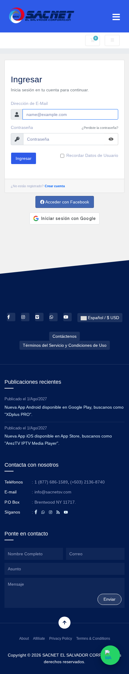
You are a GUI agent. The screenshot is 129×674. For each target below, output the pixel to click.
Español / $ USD (103, 317)
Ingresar (24, 158)
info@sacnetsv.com (52, 491)
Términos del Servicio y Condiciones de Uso (64, 345)
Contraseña (22, 127)
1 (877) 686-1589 (51, 482)
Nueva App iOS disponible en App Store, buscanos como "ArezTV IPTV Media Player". (58, 440)
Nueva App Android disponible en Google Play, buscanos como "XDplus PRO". (64, 411)
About (24, 638)
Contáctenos (64, 336)
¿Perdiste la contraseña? (100, 128)
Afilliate (39, 638)
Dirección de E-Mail (29, 103)
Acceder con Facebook (66, 202)
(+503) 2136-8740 (87, 482)
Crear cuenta (55, 186)
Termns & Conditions (93, 638)
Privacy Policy (60, 638)
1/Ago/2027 (37, 399)
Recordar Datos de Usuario (92, 155)
